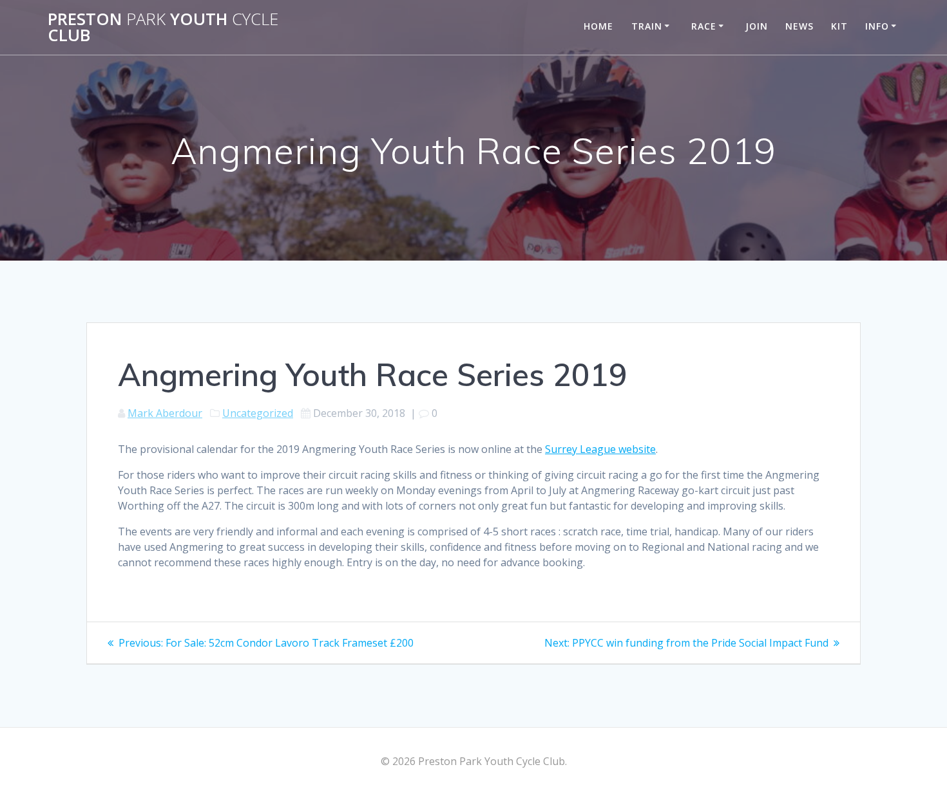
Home (598, 26)
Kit (839, 26)
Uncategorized (257, 413)
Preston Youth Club (163, 27)
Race (703, 26)
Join (756, 26)
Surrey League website (600, 449)
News (799, 26)
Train (646, 26)
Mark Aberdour (165, 413)
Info (877, 26)
